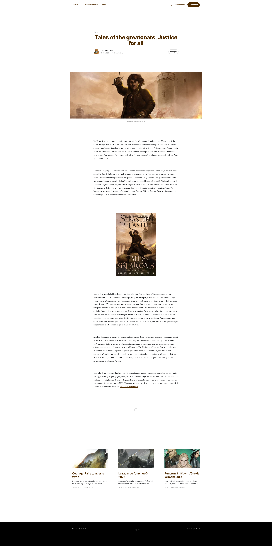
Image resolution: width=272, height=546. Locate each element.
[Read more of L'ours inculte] (96, 52)
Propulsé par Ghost (193, 529)
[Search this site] (170, 4)
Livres (96, 32)
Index (104, 5)
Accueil (75, 5)
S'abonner (194, 5)
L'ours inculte (136, 4)
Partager (173, 52)
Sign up (137, 530)
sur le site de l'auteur (129, 386)
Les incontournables (90, 5)
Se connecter (180, 5)
